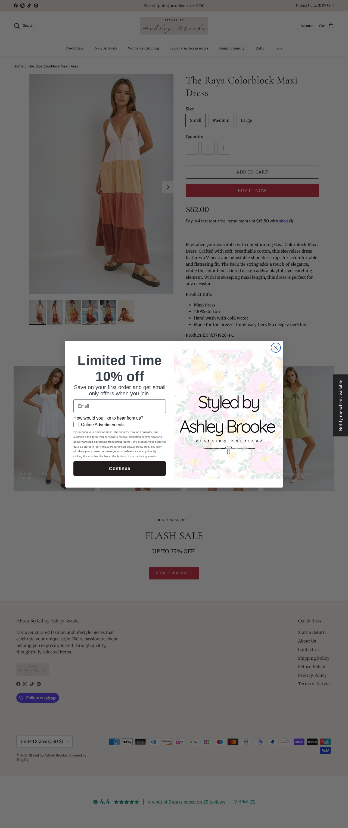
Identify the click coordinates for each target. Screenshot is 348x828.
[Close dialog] (276, 347)
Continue (119, 468)
